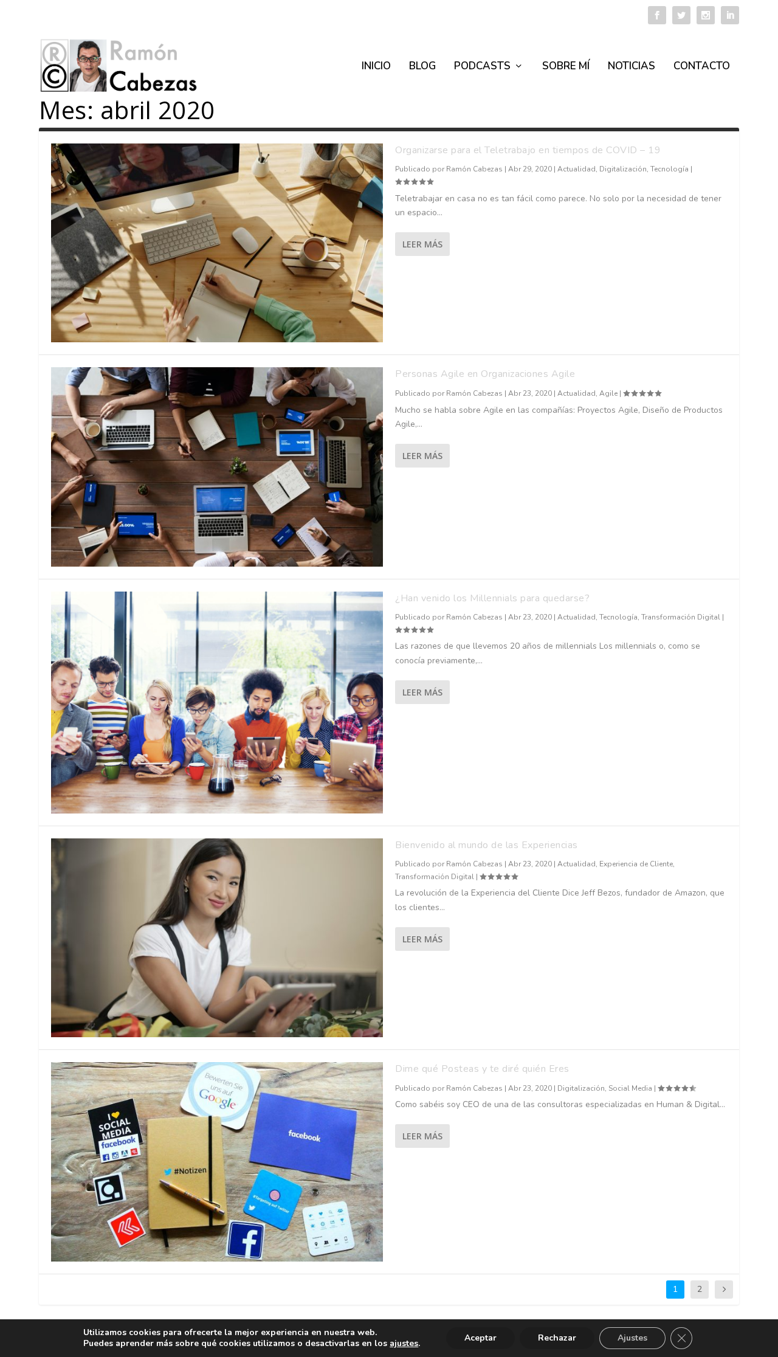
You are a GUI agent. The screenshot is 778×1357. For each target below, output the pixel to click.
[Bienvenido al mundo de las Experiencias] (217, 937)
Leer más (422, 244)
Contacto (701, 67)
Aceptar (480, 1338)
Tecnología (669, 169)
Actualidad (576, 169)
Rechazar (557, 1338)
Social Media (630, 1088)
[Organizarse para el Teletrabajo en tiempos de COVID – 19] (217, 242)
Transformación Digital (680, 617)
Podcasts (482, 67)
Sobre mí (566, 67)
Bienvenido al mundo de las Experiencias (486, 845)
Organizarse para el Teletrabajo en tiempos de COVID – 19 (528, 150)
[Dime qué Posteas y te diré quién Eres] (217, 1161)
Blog (422, 67)
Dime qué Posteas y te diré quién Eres (482, 1069)
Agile (608, 393)
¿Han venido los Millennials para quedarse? (492, 598)
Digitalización (623, 169)
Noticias (631, 67)
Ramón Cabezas (474, 169)
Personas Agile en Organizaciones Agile (485, 374)
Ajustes (632, 1338)
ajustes (404, 1343)
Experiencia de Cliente (636, 864)
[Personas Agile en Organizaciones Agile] (217, 466)
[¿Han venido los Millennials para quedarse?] (217, 702)
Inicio (376, 67)
